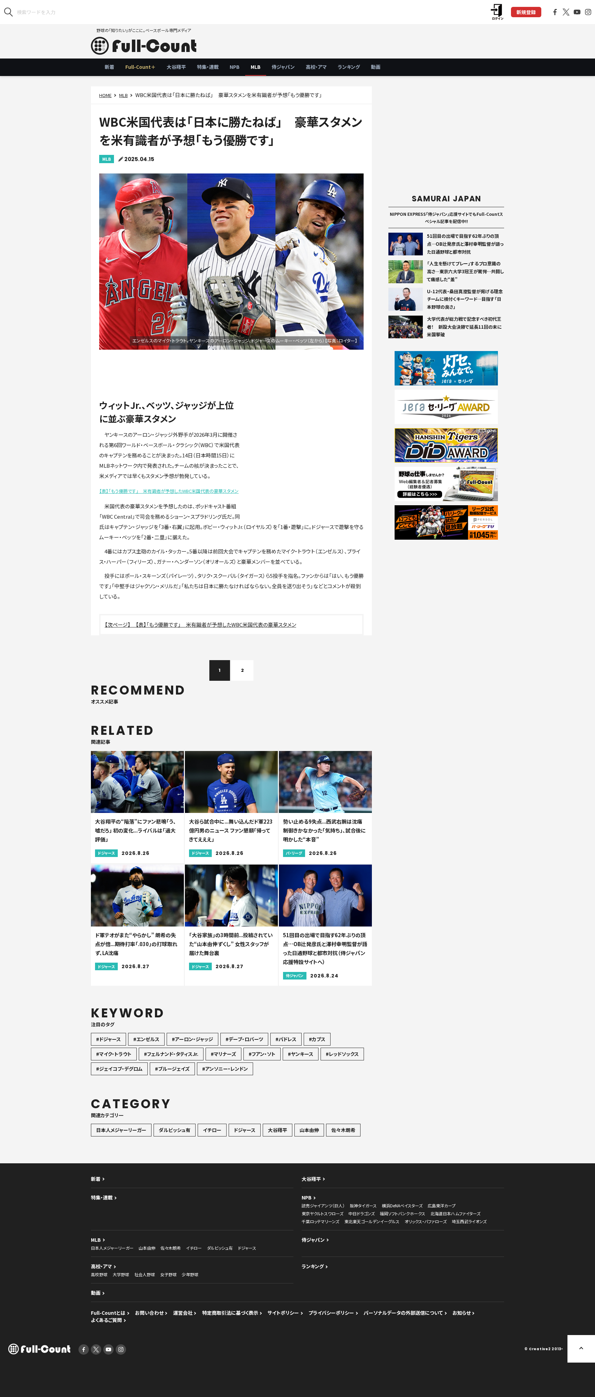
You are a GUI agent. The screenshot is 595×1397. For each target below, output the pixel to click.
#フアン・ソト (262, 1053)
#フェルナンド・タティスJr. (171, 1053)
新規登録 (526, 12)
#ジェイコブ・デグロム (119, 1068)
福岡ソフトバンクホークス (402, 1213)
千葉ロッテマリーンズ (320, 1221)
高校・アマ (316, 66)
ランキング (349, 66)
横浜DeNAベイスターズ (402, 1205)
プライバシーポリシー (331, 1312)
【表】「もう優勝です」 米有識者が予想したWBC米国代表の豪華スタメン (169, 491)
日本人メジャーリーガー (121, 1129)
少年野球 (190, 1274)
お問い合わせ (149, 1312)
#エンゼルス (146, 1039)
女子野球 (168, 1274)
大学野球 (121, 1274)
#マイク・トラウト (114, 1053)
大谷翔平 (176, 66)
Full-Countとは (108, 1312)
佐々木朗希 (343, 1129)
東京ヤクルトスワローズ (322, 1213)
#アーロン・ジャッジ (192, 1039)
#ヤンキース (300, 1053)
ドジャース (244, 1129)
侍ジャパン (283, 66)
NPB (235, 66)
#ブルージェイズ (172, 1068)
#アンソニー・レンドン (225, 1068)
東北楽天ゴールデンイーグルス (371, 1221)
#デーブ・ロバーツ (244, 1039)
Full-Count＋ (140, 66)
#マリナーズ (223, 1053)
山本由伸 (309, 1129)
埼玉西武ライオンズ (469, 1221)
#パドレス (285, 1039)
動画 (375, 66)
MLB (256, 66)
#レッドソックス (342, 1053)
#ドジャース (108, 1039)
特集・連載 (208, 66)
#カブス (317, 1039)
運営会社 (182, 1312)
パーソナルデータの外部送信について (403, 1312)
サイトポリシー (283, 1312)
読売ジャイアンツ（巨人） (323, 1205)
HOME (105, 95)
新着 (109, 66)
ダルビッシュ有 (174, 1129)
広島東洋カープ (442, 1205)
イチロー (212, 1129)
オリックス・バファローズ (426, 1221)
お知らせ (461, 1312)
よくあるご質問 (106, 1319)
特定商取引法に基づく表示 (230, 1312)
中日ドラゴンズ (361, 1213)
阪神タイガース (363, 1205)
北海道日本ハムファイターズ (455, 1213)
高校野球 (99, 1274)
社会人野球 (144, 1274)
